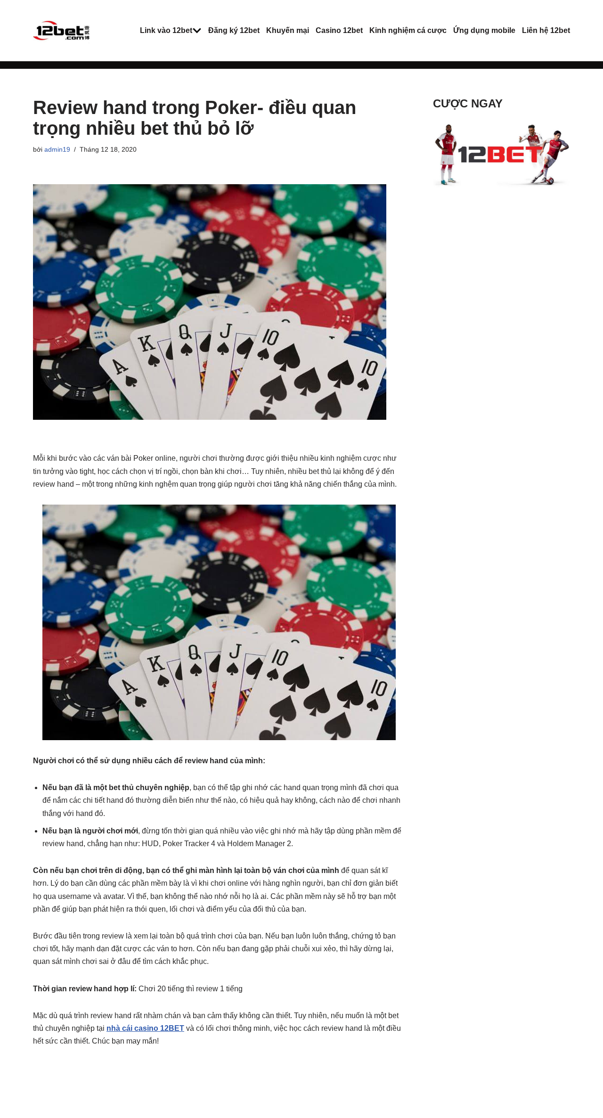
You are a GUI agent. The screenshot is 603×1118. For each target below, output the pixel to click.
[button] (197, 30)
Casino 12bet (339, 30)
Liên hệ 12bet (546, 30)
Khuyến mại (287, 30)
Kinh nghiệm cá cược (408, 30)
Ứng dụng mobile (484, 30)
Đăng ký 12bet (234, 30)
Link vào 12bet (166, 30)
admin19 (57, 149)
